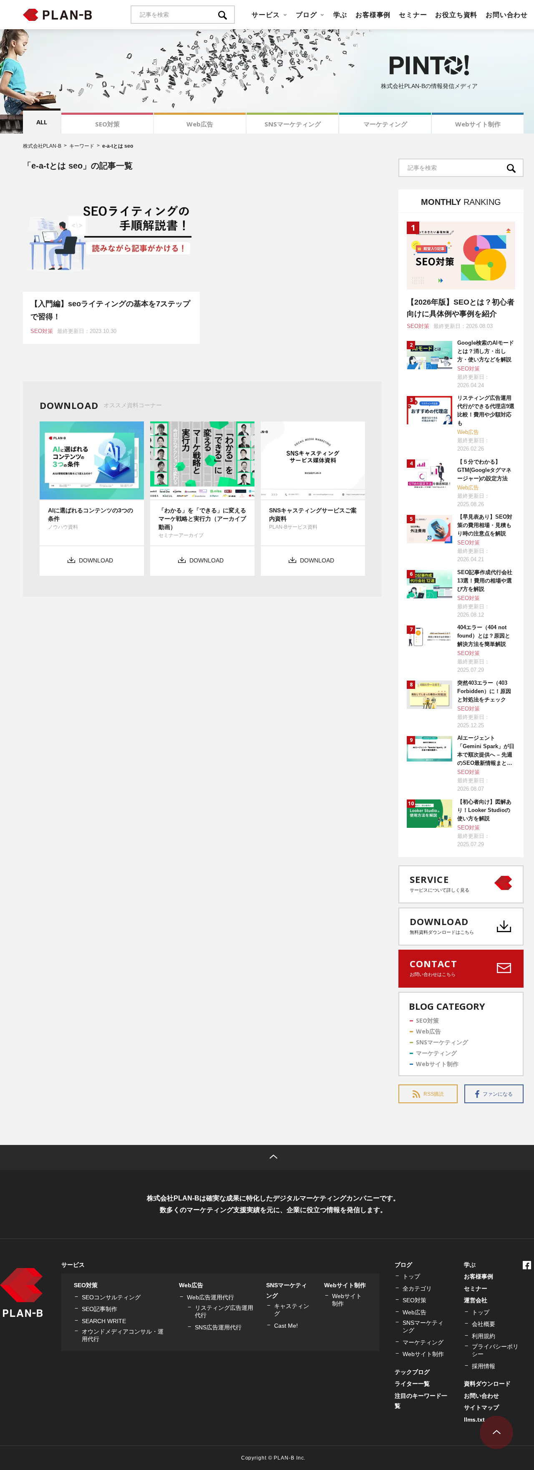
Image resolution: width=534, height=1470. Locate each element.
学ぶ (340, 14)
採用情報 (483, 1366)
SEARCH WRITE (104, 1321)
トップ (411, 1276)
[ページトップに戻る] (496, 1432)
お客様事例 (372, 14)
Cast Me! (286, 1325)
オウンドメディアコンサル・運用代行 (123, 1335)
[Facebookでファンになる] (527, 1265)
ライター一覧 (412, 1383)
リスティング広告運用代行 (224, 1311)
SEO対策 (107, 124)
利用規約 (483, 1336)
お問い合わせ (507, 14)
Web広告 (199, 124)
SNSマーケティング (292, 124)
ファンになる (498, 1094)
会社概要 (483, 1324)
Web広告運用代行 (210, 1297)
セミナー (413, 14)
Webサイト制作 (478, 124)
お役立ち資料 (456, 14)
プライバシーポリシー (495, 1350)
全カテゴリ (417, 1288)
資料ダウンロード (487, 1383)
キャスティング (291, 1310)
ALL (41, 122)
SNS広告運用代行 (218, 1327)
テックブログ (412, 1372)
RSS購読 (433, 1094)
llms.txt (474, 1419)
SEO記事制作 (99, 1309)
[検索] (226, 14)
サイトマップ (481, 1407)
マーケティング (385, 124)
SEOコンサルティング (111, 1297)
